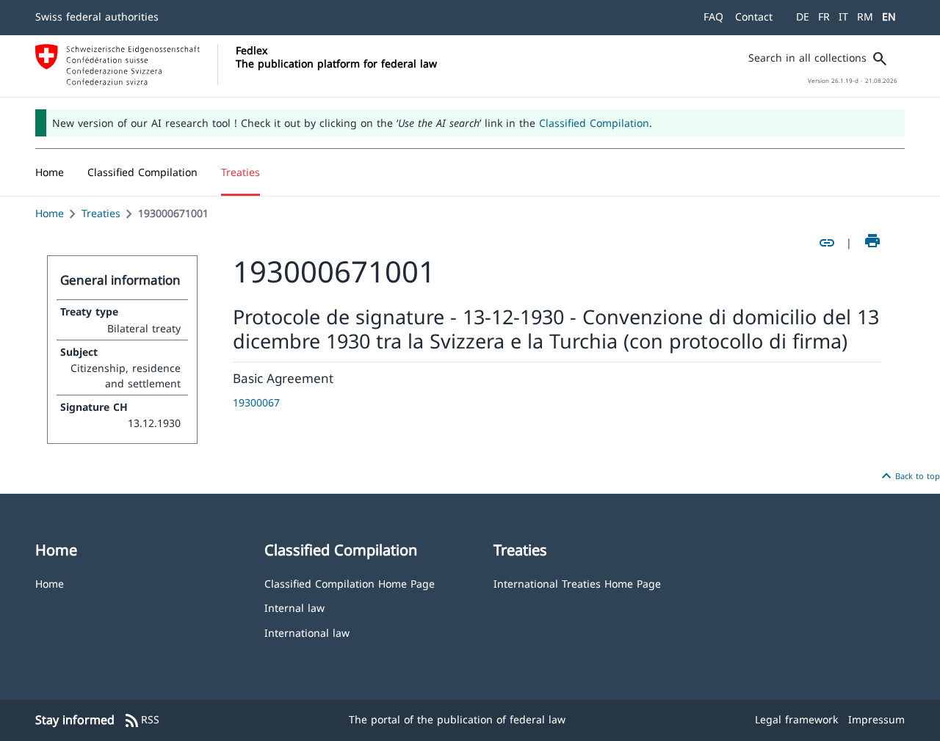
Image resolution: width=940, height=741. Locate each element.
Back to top (909, 476)
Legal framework (796, 719)
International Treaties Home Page (577, 583)
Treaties (101, 213)
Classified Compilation (594, 123)
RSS (141, 720)
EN (889, 16)
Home (49, 213)
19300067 (256, 402)
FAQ (713, 16)
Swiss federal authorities (97, 16)
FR (824, 16)
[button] (142, 172)
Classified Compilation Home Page (349, 583)
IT (843, 16)
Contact (754, 16)
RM (865, 16)
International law (307, 632)
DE (802, 16)
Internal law (294, 607)
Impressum (876, 719)
